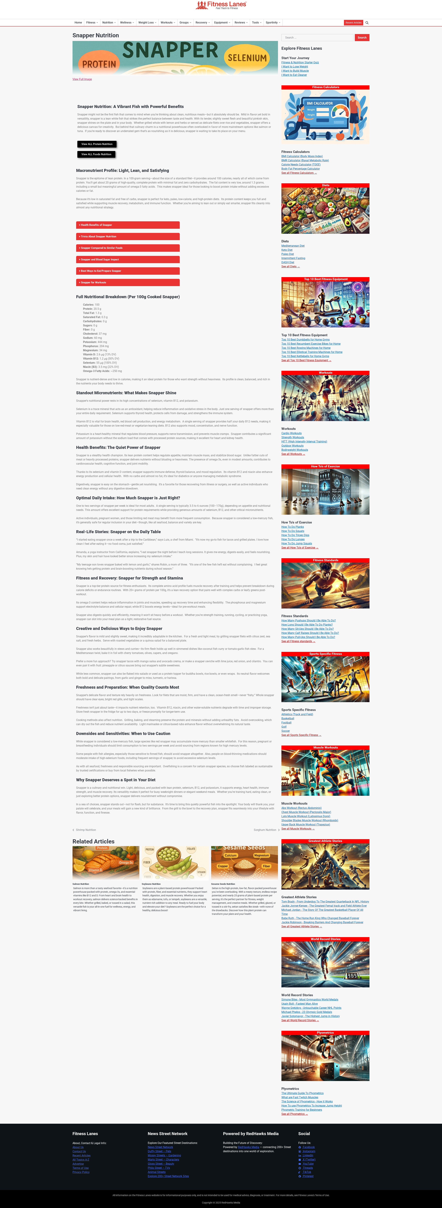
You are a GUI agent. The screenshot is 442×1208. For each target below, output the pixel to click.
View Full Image (82, 79)
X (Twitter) (309, 1159)
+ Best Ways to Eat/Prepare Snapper (100, 270)
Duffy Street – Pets (159, 1151)
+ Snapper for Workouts (92, 282)
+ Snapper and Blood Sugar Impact (99, 259)
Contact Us (79, 1151)
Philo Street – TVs (159, 1167)
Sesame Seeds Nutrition (223, 884)
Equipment (221, 22)
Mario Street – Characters (163, 1159)
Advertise (78, 1163)
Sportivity (272, 22)
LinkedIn (307, 1155)
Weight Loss (146, 22)
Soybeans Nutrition (151, 884)
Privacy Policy (81, 1172)
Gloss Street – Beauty (161, 1163)
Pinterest (308, 1176)
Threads (307, 1167)
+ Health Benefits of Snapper (95, 224)
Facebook (308, 1147)
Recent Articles (354, 22)
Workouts (166, 22)
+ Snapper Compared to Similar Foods (101, 247)
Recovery (201, 22)
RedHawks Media (248, 1147)
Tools (255, 22)
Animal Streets (157, 1172)
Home (78, 22)
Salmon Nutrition (81, 884)
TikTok (306, 1172)
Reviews (240, 22)
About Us (78, 1147)
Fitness (90, 22)
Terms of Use (81, 1168)
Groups (184, 22)
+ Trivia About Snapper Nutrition (97, 236)
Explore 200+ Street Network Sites (168, 1176)
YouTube (308, 1163)
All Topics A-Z (81, 1159)
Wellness (125, 22)
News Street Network (160, 1147)
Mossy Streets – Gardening (164, 1155)
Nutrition (107, 22)
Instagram (308, 1151)
